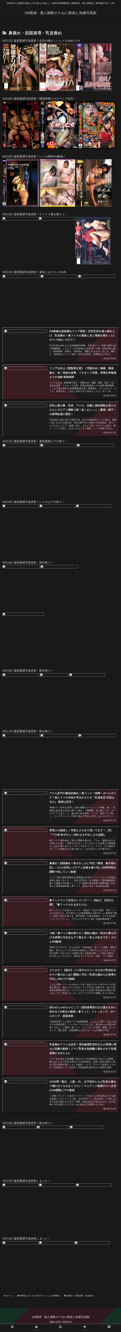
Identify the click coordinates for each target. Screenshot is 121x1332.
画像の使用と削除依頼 (60, 1322)
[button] (112, 767)
